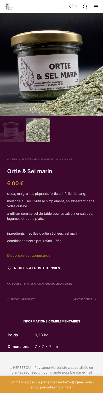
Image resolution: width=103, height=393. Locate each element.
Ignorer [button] (67, 387)
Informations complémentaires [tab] (51, 321)
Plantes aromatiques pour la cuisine (47, 159)
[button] (72, 6)
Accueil (12, 159)
